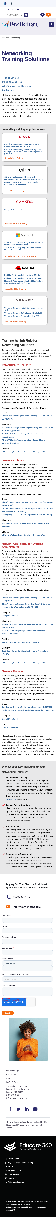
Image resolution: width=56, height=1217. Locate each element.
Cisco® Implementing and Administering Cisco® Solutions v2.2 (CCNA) (22, 146)
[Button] (51, 24)
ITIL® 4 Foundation (10, 728)
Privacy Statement (14, 1207)
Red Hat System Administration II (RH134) (23, 278)
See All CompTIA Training (16, 224)
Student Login (12, 1071)
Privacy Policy (23, 1125)
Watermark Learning (15, 1182)
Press (8, 1078)
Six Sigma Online (14, 1170)
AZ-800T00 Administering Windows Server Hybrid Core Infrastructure (23, 244)
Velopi (10, 1167)
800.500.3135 (13, 10)
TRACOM (11, 1178)
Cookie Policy (38, 1125)
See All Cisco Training (14, 158)
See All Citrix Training (14, 191)
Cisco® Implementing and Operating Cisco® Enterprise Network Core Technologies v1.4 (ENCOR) (23, 152)
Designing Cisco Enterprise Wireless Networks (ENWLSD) (28, 710)
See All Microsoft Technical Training (20, 256)
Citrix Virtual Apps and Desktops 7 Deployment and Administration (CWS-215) (23, 178)
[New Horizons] (20, 24)
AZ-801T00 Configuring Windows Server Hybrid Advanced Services (22, 249)
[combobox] (14, 15)
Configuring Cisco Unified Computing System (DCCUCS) (27, 515)
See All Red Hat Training (15, 289)
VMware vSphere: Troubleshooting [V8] (21, 316)
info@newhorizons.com (17, 1098)
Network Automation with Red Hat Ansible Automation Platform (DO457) (23, 282)
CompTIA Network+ (13, 210)
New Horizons (13, 1159)
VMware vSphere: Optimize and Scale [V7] (23, 313)
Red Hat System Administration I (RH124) (22, 275)
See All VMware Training (15, 322)
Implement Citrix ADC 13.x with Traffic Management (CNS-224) (21, 183)
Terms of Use (12, 1128)
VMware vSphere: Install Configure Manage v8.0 (23, 452)
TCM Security (13, 1174)
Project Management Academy (20, 1163)
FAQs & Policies (13, 1082)
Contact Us (11, 1075)
